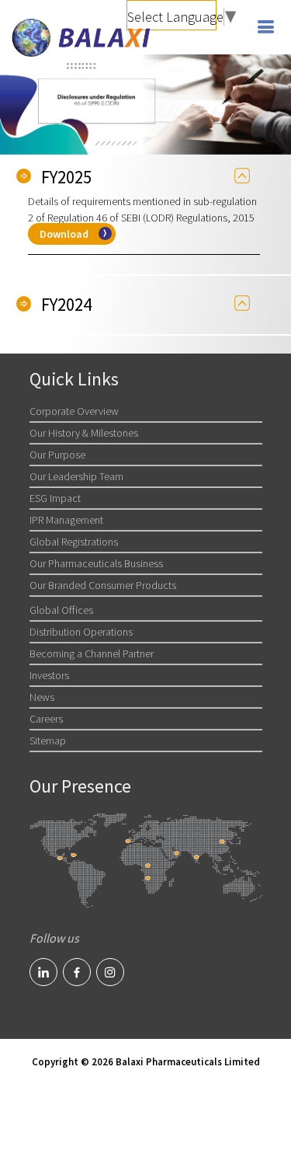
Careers (46, 718)
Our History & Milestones (83, 432)
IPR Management (66, 519)
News (41, 697)
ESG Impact (55, 498)
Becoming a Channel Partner (91, 653)
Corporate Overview (74, 411)
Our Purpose (57, 454)
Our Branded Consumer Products (102, 585)
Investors (49, 675)
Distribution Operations (81, 631)
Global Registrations (73, 541)
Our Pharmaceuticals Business (96, 563)
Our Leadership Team (76, 476)
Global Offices (61, 610)
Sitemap (47, 740)
